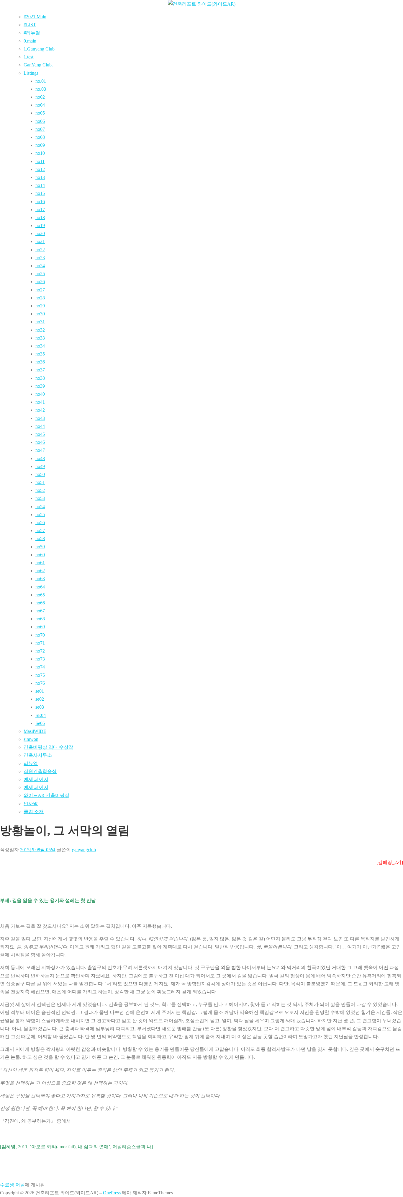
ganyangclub (84, 849)
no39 (40, 386)
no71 (40, 642)
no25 (40, 273)
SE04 (40, 715)
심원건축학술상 (40, 771)
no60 (40, 554)
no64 (40, 586)
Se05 (40, 723)
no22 (40, 249)
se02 (39, 699)
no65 (40, 594)
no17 (40, 209)
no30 (40, 313)
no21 (40, 241)
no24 (40, 265)
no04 (40, 104)
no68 (40, 618)
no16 (40, 201)
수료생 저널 (12, 1184)
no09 (40, 145)
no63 (40, 578)
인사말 (31, 803)
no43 (40, 418)
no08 (40, 137)
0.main (30, 40)
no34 (40, 345)
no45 (40, 434)
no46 (40, 442)
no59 (40, 546)
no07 (40, 129)
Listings (31, 73)
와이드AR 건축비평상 (46, 795)
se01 (39, 691)
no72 (40, 650)
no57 (40, 530)
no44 (40, 426)
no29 (40, 305)
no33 (40, 337)
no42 (40, 409)
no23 (40, 257)
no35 (40, 353)
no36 (40, 361)
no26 (40, 281)
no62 (40, 570)
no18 (40, 217)
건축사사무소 (38, 755)
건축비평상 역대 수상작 (48, 747)
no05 (40, 112)
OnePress (112, 1192)
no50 (40, 474)
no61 (40, 562)
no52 (40, 490)
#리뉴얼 (32, 32)
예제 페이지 (36, 779)
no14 (40, 185)
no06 (40, 121)
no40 (40, 394)
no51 (40, 482)
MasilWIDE (35, 731)
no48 (40, 458)
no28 (40, 297)
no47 (40, 450)
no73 (40, 658)
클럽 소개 (34, 811)
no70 (40, 634)
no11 (40, 161)
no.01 (40, 81)
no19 (40, 225)
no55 (40, 514)
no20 (40, 233)
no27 (40, 289)
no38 (40, 378)
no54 (40, 506)
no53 (40, 498)
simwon (31, 739)
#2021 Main (35, 16)
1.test (28, 56)
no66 (40, 602)
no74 (40, 666)
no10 (40, 153)
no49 (40, 466)
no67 (40, 610)
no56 (40, 522)
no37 (40, 369)
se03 (39, 707)
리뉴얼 (31, 763)
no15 (40, 193)
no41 (40, 402)
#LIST (30, 24)
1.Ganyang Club (39, 48)
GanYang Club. (38, 64)
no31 (40, 321)
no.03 (40, 89)
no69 (40, 626)
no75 (40, 675)
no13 (40, 177)
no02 (40, 97)
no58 (40, 538)
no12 (40, 169)
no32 (40, 329)
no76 (40, 683)
